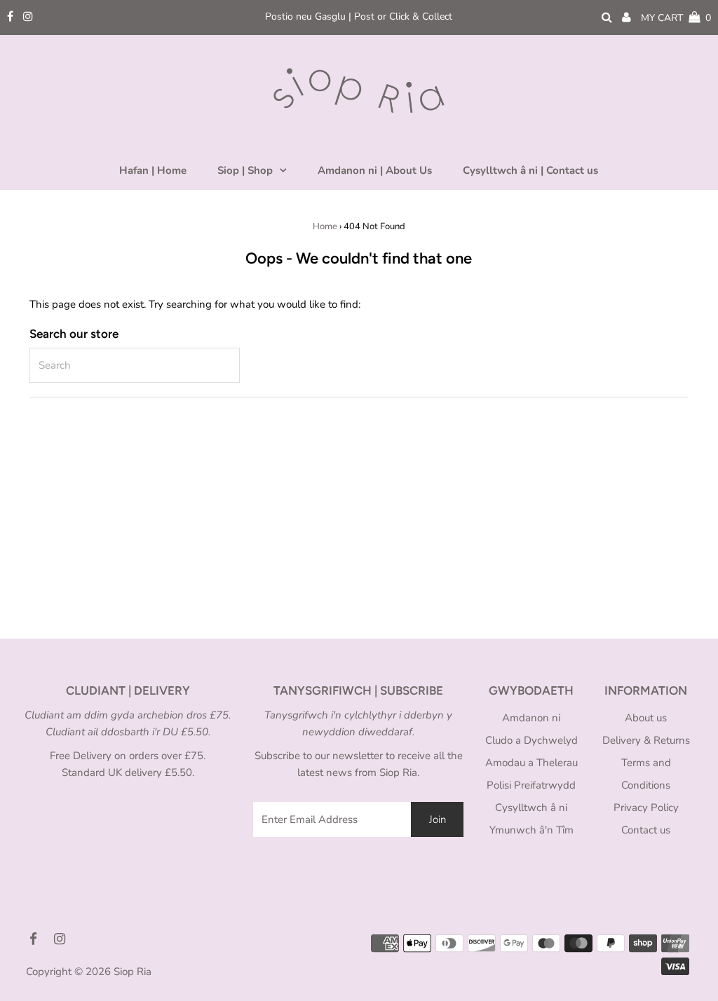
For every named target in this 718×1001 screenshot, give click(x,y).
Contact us (645, 830)
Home (325, 226)
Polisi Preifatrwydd (531, 785)
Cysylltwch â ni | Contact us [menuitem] (530, 170)
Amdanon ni (531, 718)
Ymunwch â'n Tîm (531, 830)
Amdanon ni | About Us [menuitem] (375, 170)
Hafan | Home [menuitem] (153, 170)
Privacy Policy (646, 808)
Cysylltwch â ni (531, 808)
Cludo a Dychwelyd (531, 740)
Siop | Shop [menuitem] (245, 170)
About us (646, 718)
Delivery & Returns (646, 740)
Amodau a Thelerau (531, 763)
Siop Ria (132, 972)
